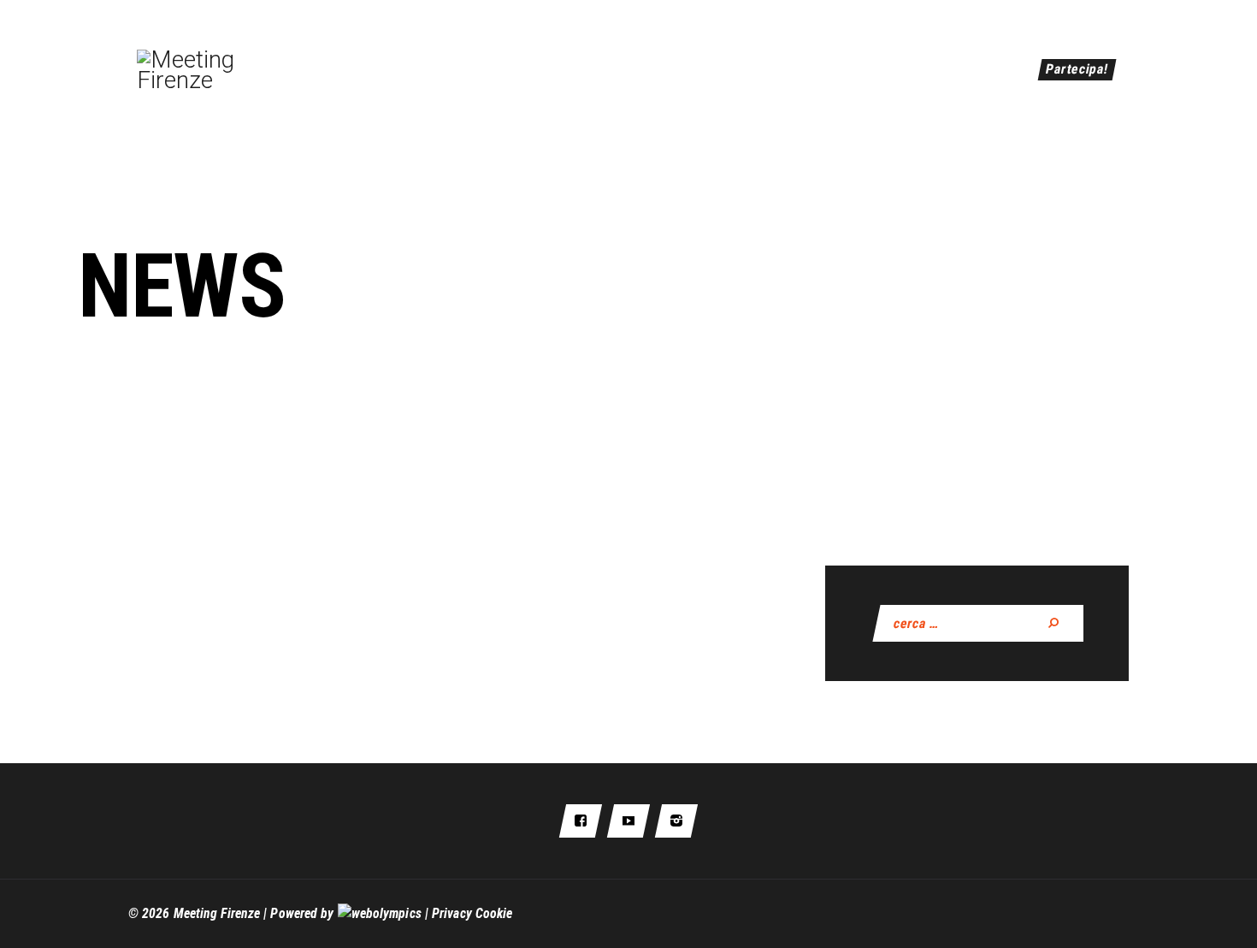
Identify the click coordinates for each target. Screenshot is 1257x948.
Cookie (494, 913)
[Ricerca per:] (982, 624)
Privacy (452, 913)
